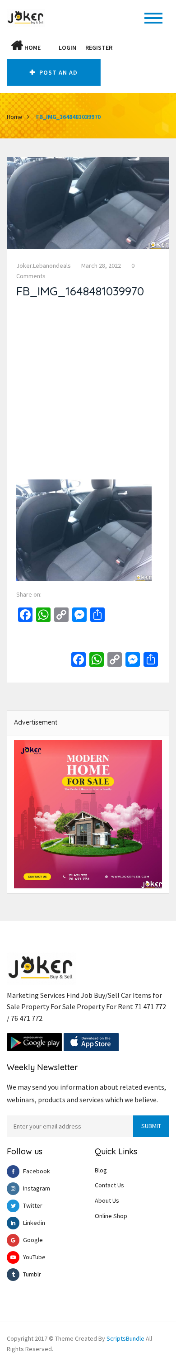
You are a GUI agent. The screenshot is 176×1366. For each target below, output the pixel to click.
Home (32, 47)
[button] (49, 47)
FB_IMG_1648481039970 (68, 117)
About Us (107, 1200)
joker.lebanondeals (43, 265)
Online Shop (111, 1216)
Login (67, 47)
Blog (101, 1170)
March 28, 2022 (101, 265)
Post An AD (57, 72)
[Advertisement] (88, 391)
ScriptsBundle (125, 1338)
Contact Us (109, 1185)
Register (98, 47)
